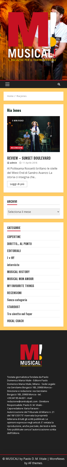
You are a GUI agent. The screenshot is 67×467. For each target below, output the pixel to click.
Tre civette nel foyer (19, 314)
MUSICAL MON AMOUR (20, 279)
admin (13, 162)
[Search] (59, 84)
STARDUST (13, 307)
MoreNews (57, 459)
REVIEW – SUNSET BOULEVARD (33, 134)
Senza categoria (17, 300)
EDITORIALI (14, 251)
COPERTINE (14, 237)
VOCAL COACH (15, 321)
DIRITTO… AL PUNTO (19, 244)
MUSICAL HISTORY (18, 272)
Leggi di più (17, 184)
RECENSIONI (16, 147)
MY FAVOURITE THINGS (20, 286)
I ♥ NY (10, 258)
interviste (13, 265)
